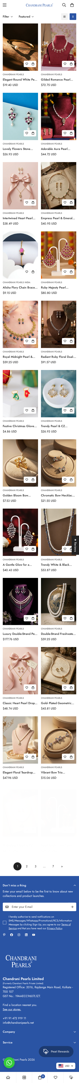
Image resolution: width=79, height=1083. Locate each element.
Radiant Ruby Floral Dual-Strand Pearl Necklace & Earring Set (57, 357)
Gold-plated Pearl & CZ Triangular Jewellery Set (18, 845)
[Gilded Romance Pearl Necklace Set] (58, 47)
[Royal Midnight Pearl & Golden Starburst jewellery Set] (20, 324)
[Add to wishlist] (27, 64)
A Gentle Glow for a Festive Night (16, 565)
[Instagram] (18, 934)
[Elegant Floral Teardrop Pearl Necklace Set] (20, 740)
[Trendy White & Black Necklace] (58, 532)
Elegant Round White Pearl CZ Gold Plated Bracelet (20, 79)
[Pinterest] (4, 934)
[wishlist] (55, 1077)
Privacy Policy (54, 928)
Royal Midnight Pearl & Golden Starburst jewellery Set (20, 357)
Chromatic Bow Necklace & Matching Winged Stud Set (57, 495)
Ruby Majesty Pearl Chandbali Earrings (53, 287)
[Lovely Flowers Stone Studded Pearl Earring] (20, 116)
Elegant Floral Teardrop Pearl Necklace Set (18, 772)
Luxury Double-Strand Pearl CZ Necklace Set (20, 634)
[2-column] (73, 16)
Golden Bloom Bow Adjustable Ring (15, 495)
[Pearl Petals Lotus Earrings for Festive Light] (58, 813)
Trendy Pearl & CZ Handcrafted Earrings (55, 426)
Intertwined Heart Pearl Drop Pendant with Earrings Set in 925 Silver (19, 218)
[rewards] (71, 1077)
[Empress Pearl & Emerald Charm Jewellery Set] (58, 185)
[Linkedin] (26, 934)
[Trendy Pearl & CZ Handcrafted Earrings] (58, 393)
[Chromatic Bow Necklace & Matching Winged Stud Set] (58, 463)
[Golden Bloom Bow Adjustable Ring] (20, 463)
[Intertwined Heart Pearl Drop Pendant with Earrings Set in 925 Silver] (20, 185)
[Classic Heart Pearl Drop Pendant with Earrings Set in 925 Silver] (20, 670)
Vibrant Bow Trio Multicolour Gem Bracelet (57, 772)
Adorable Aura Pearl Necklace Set (54, 149)
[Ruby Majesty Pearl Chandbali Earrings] (58, 255)
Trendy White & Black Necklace (55, 565)
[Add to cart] (33, 64)
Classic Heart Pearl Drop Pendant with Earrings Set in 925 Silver (19, 703)
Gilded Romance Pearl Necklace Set (55, 79)
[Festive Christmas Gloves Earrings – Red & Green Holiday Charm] (20, 393)
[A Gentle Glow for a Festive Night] (20, 532)
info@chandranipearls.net (18, 1023)
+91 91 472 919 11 (14, 1018)
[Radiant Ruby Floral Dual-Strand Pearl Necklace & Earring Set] (58, 324)
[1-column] (64, 16)
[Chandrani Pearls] (39, 5)
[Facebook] (11, 934)
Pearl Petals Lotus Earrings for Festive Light (58, 845)
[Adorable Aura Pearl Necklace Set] (58, 116)
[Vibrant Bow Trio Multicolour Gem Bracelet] (58, 740)
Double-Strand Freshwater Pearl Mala (57, 634)
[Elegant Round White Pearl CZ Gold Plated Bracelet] (20, 47)
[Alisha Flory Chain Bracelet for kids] (20, 255)
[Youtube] (33, 934)
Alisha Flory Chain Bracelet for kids (20, 287)
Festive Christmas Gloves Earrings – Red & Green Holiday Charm (19, 426)
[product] (8, 1077)
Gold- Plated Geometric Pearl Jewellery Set (56, 703)
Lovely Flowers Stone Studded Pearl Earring (17, 149)
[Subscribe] (72, 907)
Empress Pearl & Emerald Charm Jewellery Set (57, 218)
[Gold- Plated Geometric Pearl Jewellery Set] (58, 670)
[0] (72, 5)
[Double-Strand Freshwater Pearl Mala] (58, 601)
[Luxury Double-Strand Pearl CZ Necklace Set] (20, 601)
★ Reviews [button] (75, 545)
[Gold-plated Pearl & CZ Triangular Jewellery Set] (20, 813)
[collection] (24, 1077)
